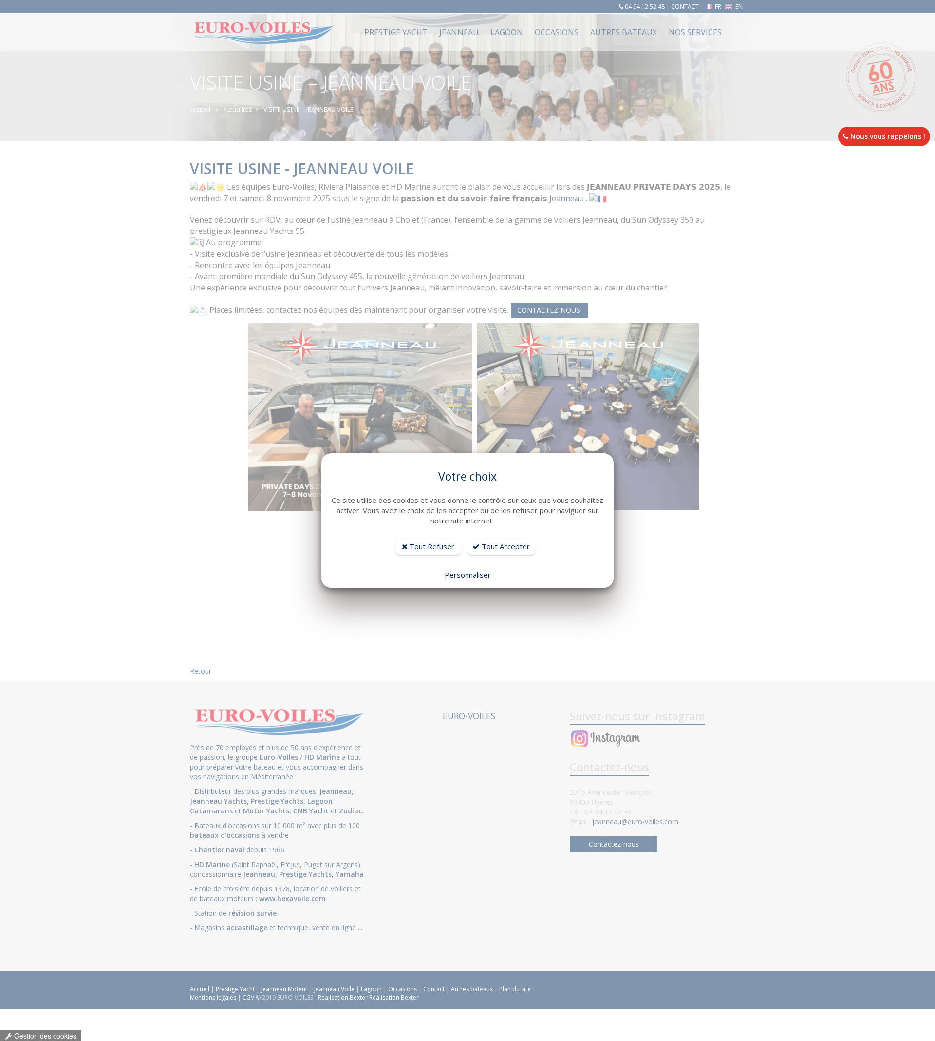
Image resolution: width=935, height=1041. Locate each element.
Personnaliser (468, 574)
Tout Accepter (505, 546)
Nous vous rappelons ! (886, 136)
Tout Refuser (431, 546)
